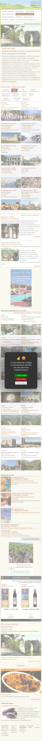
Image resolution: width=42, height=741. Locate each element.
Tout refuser (21, 379)
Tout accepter (21, 375)
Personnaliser (21, 383)
